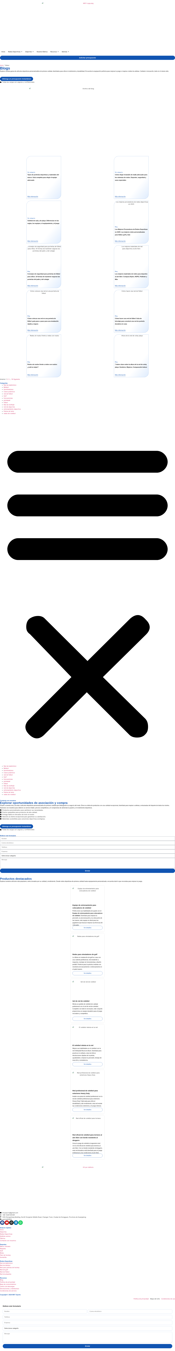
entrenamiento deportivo (12, 409)
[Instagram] (11, 1222)
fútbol (6, 402)
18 (12, 379)
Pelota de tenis (9, 411)
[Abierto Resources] (58, 52)
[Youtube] (7, 1222)
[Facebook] (2, 1222)
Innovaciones (8, 398)
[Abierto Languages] (68, 52)
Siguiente (16, 379)
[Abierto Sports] (33, 52)
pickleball (7, 400)
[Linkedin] (16, 1222)
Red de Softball (9, 405)
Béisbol (6, 387)
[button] (87, 590)
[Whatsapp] (20, 1222)
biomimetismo (8, 389)
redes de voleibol (10, 413)
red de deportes (9, 407)
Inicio (2, 65)
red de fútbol (8, 394)
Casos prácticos (9, 391)
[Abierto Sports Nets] (21, 52)
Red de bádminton (10, 385)
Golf (5, 396)
